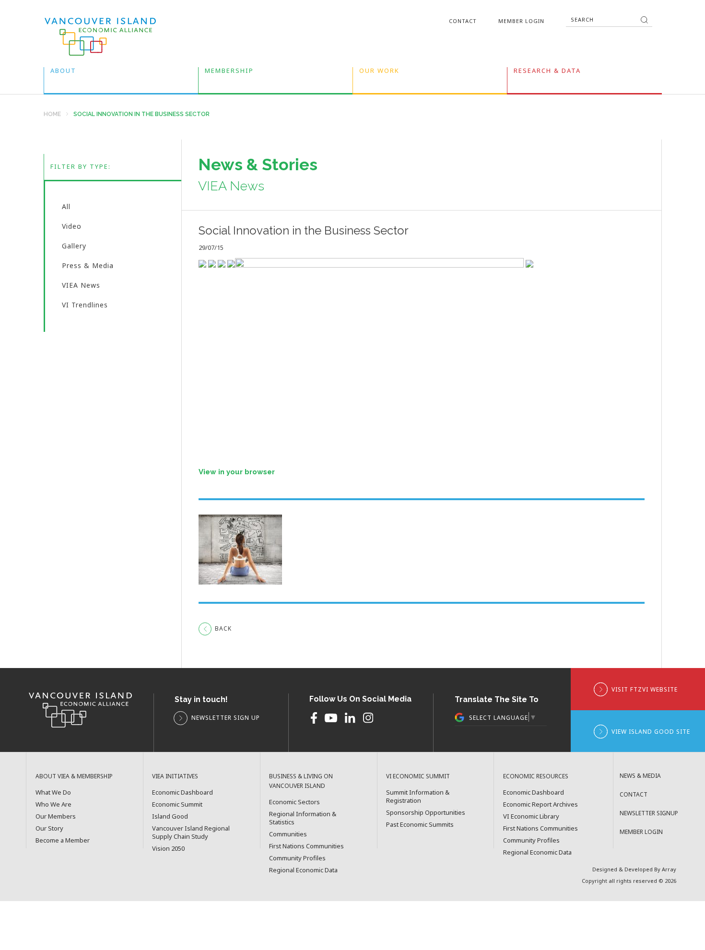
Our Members (55, 816)
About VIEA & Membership (74, 776)
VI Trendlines (85, 306)
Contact (463, 20)
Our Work (379, 72)
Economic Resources (535, 776)
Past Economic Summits (420, 825)
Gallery (74, 248)
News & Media (640, 776)
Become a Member (62, 840)
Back (223, 628)
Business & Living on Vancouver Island (301, 781)
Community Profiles (297, 858)
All (66, 208)
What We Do (53, 792)
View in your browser (237, 472)
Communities (288, 834)
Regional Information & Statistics (302, 818)
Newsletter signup (649, 813)
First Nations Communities (306, 846)
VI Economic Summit (418, 776)
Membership (229, 72)
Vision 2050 (168, 848)
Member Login (521, 20)
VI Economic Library (531, 816)
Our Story (49, 828)
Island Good (170, 816)
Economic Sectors (294, 802)
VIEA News (81, 287)
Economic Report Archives (540, 804)
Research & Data (547, 72)
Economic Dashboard (182, 792)
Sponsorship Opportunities (425, 813)
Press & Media (88, 267)
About (63, 72)
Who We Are (53, 804)
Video (72, 228)
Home (52, 114)
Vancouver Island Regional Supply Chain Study (191, 832)
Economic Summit (177, 804)
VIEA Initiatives (175, 776)
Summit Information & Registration (417, 796)
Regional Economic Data (303, 870)
